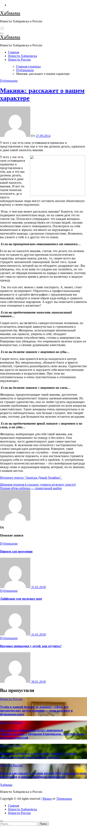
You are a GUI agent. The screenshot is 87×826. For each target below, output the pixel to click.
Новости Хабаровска (22, 56)
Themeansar (64, 798)
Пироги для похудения (16, 551)
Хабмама (10, 13)
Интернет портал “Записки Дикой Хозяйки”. (31, 477)
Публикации (9, 80)
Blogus (47, 798)
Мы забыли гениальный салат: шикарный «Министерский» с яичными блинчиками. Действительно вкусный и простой (42, 734)
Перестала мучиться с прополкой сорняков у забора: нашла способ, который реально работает (38, 755)
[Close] (1, 821)
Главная (13, 52)
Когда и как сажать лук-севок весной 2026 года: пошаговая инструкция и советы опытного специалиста (43, 775)
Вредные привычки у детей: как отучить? (31, 646)
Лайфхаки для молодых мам (21, 598)
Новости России (19, 59)
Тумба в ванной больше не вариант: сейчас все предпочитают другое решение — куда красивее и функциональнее (36, 710)
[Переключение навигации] (1, 33)
